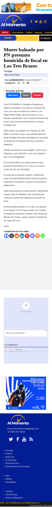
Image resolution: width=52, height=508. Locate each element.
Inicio (5, 32)
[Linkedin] (22, 235)
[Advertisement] (26, 264)
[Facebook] (6, 235)
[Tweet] (27, 83)
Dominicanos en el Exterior (17, 466)
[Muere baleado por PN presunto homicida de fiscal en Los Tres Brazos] (8, 71)
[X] (11, 235)
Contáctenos (11, 494)
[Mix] (37, 235)
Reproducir (13, 95)
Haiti (7, 475)
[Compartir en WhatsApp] (18, 83)
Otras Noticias (17, 33)
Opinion (8, 479)
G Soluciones (47, 505)
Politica (9, 453)
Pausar (26, 95)
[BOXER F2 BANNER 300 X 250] (26, 393)
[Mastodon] (32, 235)
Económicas (11, 460)
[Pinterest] (27, 235)
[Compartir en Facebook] (22, 83)
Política (29, 33)
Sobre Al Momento (14, 497)
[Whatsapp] (42, 235)
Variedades (10, 482)
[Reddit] (16, 235)
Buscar (47, 38)
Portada (9, 450)
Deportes (38, 33)
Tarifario (9, 491)
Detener (37, 95)
